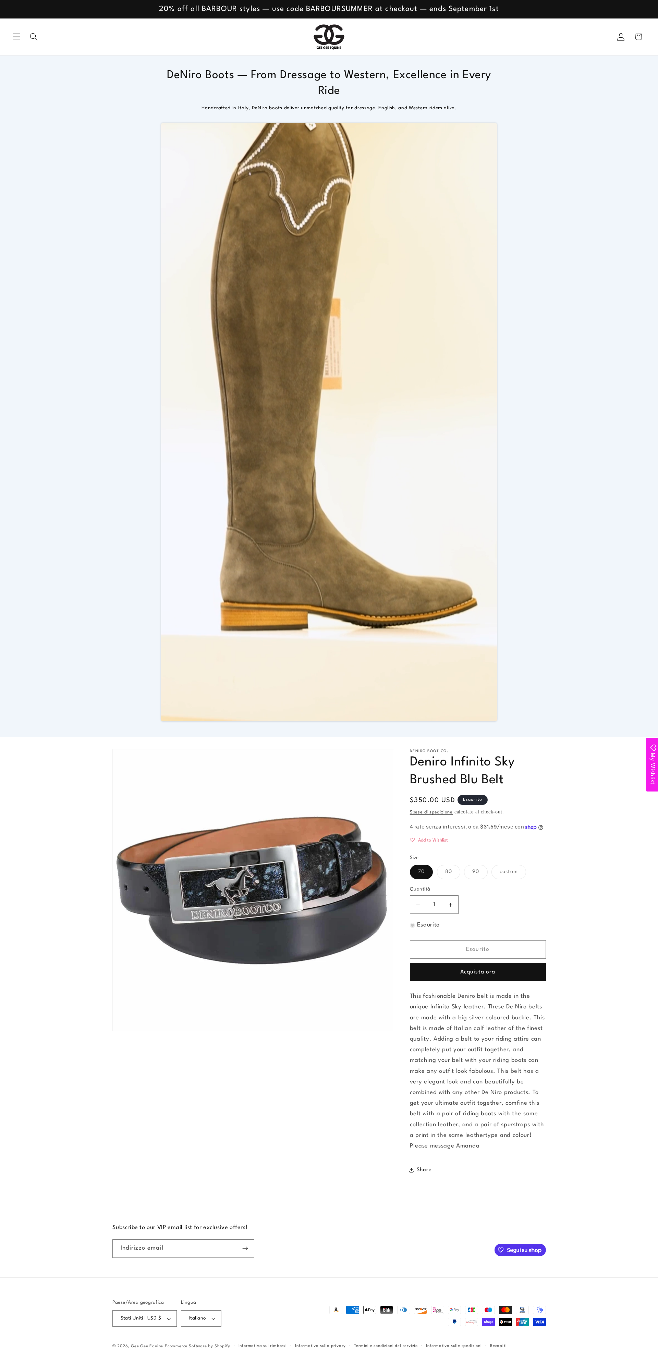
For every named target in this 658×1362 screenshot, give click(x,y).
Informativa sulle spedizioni (454, 1346)
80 (452, 874)
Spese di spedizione (431, 812)
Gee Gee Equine (147, 1346)
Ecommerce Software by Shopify (197, 1346)
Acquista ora (478, 972)
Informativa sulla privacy (320, 1346)
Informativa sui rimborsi (263, 1346)
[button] (16, 37)
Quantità (420, 889)
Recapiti (498, 1346)
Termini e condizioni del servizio (386, 1346)
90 (479, 874)
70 (425, 874)
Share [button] (424, 1170)
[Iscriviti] (245, 1248)
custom (513, 874)
